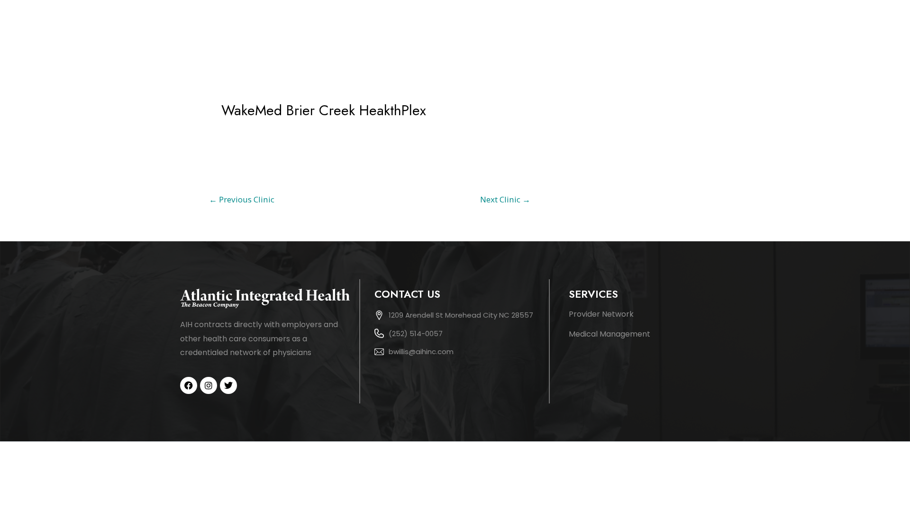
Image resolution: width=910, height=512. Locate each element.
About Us (568, 29)
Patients (706, 29)
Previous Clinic (241, 199)
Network (655, 29)
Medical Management (609, 334)
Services (612, 29)
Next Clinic (505, 199)
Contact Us (763, 29)
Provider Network (601, 314)
